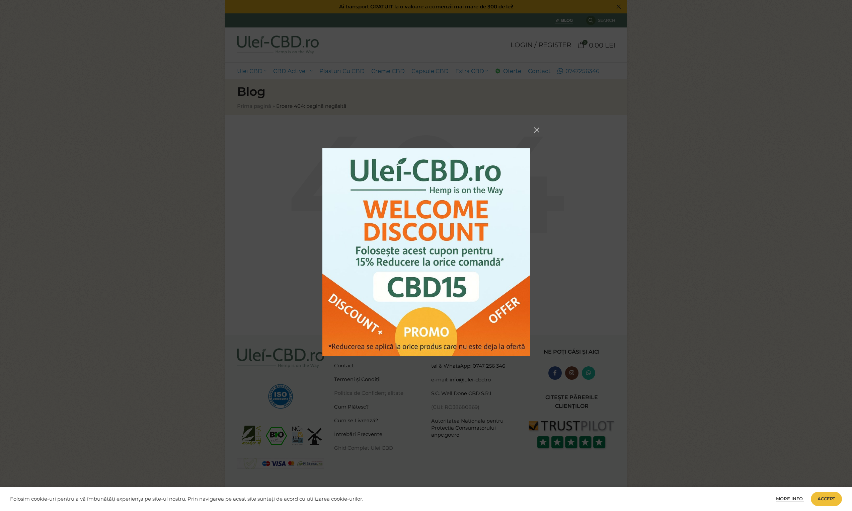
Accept (826, 498)
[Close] (536, 130)
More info (790, 498)
